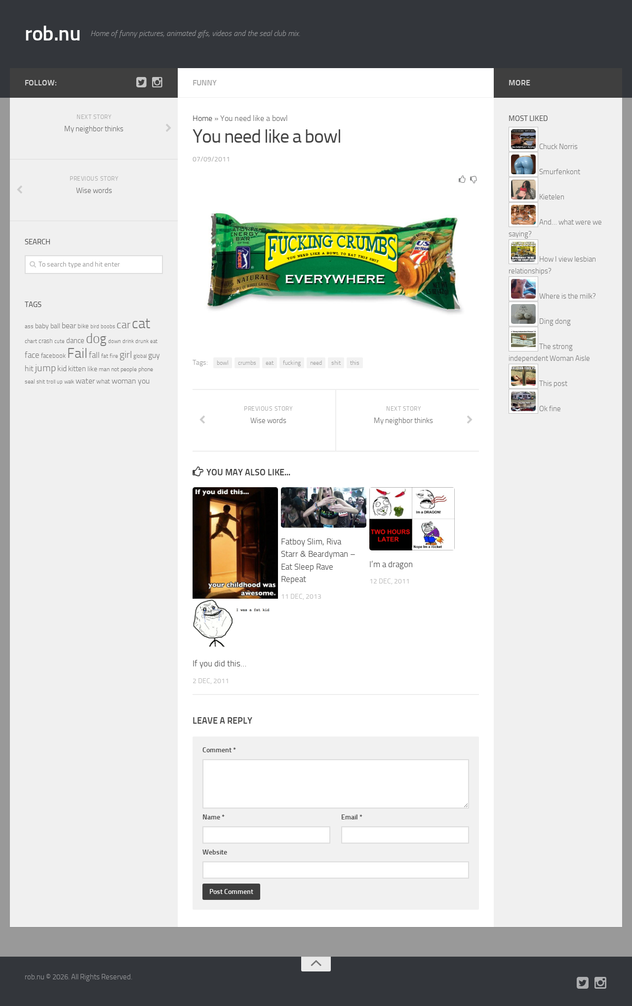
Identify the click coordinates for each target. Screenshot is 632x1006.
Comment (219, 750)
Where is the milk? (567, 296)
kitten (77, 368)
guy (154, 355)
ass (29, 326)
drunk (142, 341)
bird (94, 326)
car (123, 324)
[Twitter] (141, 82)
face (32, 355)
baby (42, 326)
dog (96, 339)
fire (114, 355)
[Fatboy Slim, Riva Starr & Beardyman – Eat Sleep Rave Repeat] (323, 507)
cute (59, 341)
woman (124, 381)
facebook (53, 355)
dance (75, 341)
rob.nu (52, 33)
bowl (223, 362)
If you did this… (219, 663)
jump (45, 368)
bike (83, 326)
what (103, 381)
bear (69, 325)
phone (145, 369)
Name (213, 817)
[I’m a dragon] (412, 518)
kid (62, 368)
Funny (205, 82)
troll (50, 382)
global (140, 355)
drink (128, 341)
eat (270, 362)
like (92, 369)
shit (336, 362)
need (316, 362)
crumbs (247, 362)
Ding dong (555, 321)
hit (29, 368)
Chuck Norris (558, 146)
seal (30, 381)
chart (31, 341)
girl (125, 354)
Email (351, 817)
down (114, 341)
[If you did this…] (235, 568)
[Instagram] (157, 82)
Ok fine (550, 408)
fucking (292, 362)
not (115, 369)
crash (46, 341)
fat (104, 355)
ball (55, 326)
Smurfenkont (559, 171)
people (128, 369)
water (85, 381)
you (144, 381)
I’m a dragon (391, 564)
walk (69, 382)
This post (553, 383)
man (104, 369)
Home (202, 118)
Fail (77, 353)
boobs (108, 326)
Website (214, 852)
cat (141, 323)
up (60, 382)
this (354, 362)
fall (94, 355)
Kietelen (551, 197)
